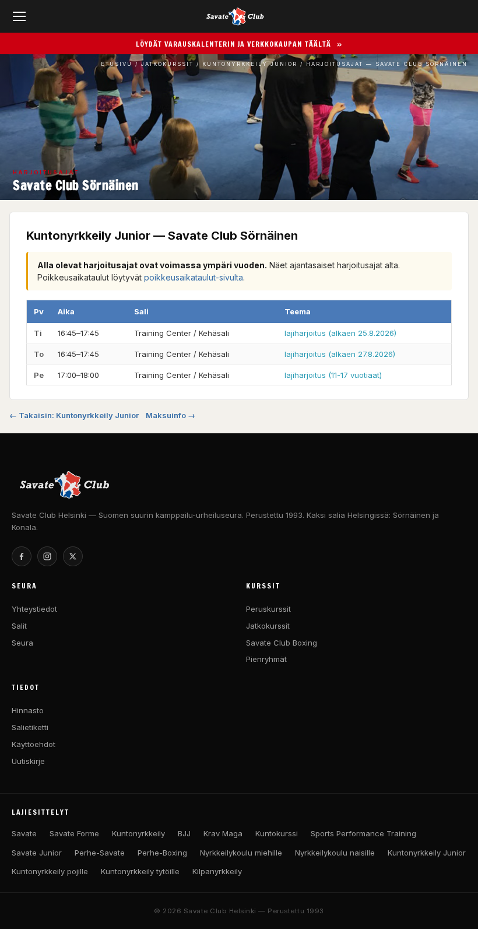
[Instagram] (47, 556)
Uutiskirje (28, 761)
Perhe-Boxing (162, 852)
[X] (73, 556)
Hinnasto (28, 710)
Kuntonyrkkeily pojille (50, 871)
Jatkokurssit (167, 64)
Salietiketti (30, 727)
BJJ (184, 833)
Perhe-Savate (100, 852)
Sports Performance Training (363, 833)
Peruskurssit (268, 609)
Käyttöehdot (33, 744)
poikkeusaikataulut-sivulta (193, 277)
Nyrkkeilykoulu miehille (241, 852)
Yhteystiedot (34, 609)
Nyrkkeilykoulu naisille (335, 852)
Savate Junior (37, 852)
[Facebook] (21, 556)
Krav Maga (222, 833)
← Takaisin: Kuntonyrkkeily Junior (74, 415)
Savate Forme (74, 833)
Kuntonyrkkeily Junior (249, 64)
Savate (24, 833)
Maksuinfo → (170, 415)
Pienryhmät (266, 659)
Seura (22, 642)
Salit (19, 625)
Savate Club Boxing (281, 642)
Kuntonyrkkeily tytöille (140, 871)
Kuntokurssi (276, 833)
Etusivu (116, 64)
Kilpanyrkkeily (217, 871)
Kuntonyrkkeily (138, 833)
